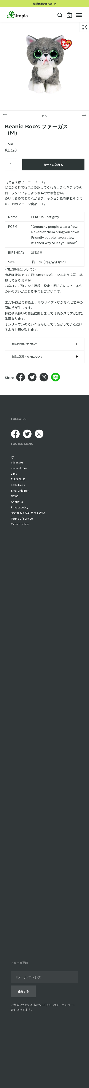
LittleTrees (18, 485)
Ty (12, 457)
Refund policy (20, 524)
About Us (17, 502)
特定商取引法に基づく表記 (28, 513)
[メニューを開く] (79, 15)
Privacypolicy (19, 507)
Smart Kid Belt (20, 490)
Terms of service (22, 518)
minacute (17, 462)
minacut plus (19, 468)
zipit (14, 473)
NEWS (15, 496)
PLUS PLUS (18, 479)
